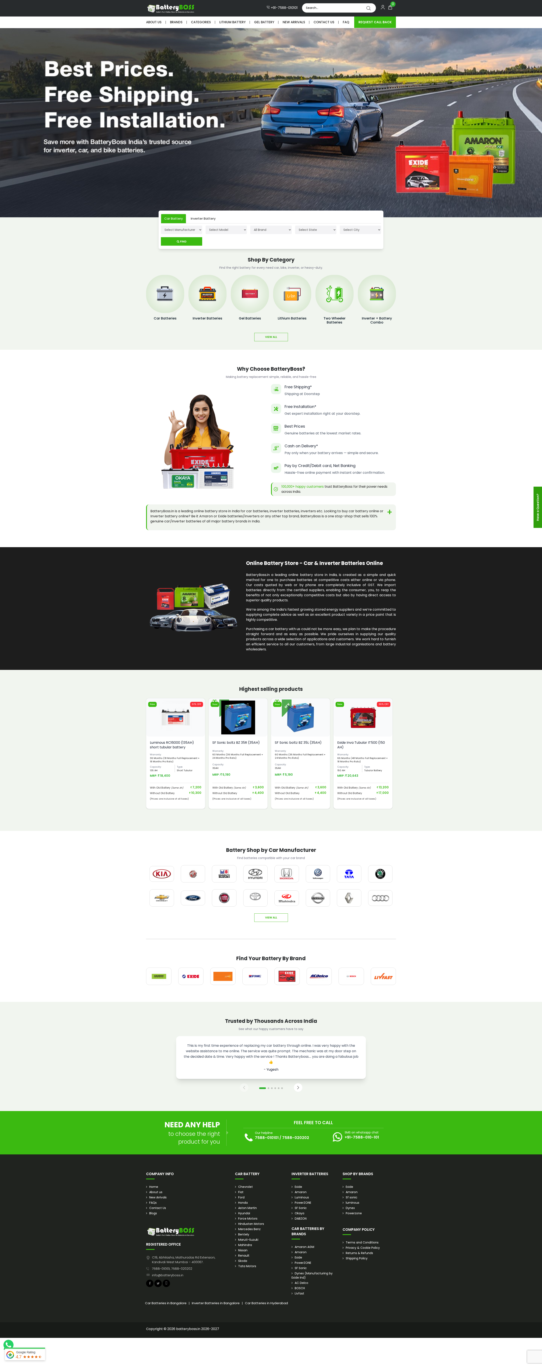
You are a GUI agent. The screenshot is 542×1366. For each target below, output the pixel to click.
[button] (262, 1088)
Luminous (302, 1197)
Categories (201, 22)
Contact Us (324, 22)
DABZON (301, 1218)
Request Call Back (375, 22)
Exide (298, 1187)
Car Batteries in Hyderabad (266, 1303)
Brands (176, 22)
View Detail (176, 729)
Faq (346, 22)
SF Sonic (301, 1208)
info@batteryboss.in (167, 1275)
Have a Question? (538, 507)
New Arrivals (294, 22)
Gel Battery (264, 22)
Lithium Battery (232, 22)
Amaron (301, 1192)
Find (183, 242)
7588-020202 (295, 1137)
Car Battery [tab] (173, 218)
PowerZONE (303, 1203)
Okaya (299, 1213)
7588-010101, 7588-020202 (172, 1268)
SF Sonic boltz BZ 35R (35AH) (236, 742)
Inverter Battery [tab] (203, 218)
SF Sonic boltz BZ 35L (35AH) (298, 742)
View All (271, 337)
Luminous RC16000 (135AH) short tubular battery (172, 745)
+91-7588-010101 (284, 8)
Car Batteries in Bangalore (166, 1303)
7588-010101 (267, 1137)
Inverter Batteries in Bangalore (216, 1303)
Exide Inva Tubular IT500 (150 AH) (361, 745)
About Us (154, 22)
